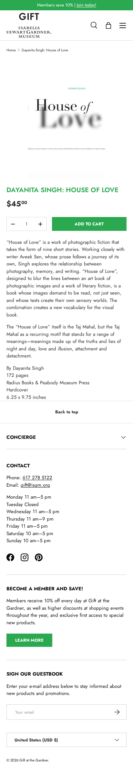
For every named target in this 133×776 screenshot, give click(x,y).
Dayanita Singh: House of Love (45, 50)
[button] (108, 25)
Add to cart (89, 224)
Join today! (86, 5)
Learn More (29, 640)
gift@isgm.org (35, 485)
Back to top (66, 412)
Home (11, 50)
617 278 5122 (37, 477)
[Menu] (123, 25)
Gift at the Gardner (33, 760)
